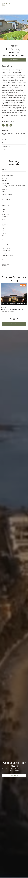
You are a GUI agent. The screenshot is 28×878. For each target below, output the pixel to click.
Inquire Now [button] (14, 59)
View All (14, 324)
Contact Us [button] (14, 775)
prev (12, 318)
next (16, 318)
